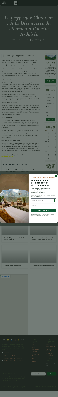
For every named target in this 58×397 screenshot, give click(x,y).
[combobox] (43, 200)
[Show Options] (54, 200)
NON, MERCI (43, 219)
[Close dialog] (56, 176)
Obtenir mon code (43, 210)
